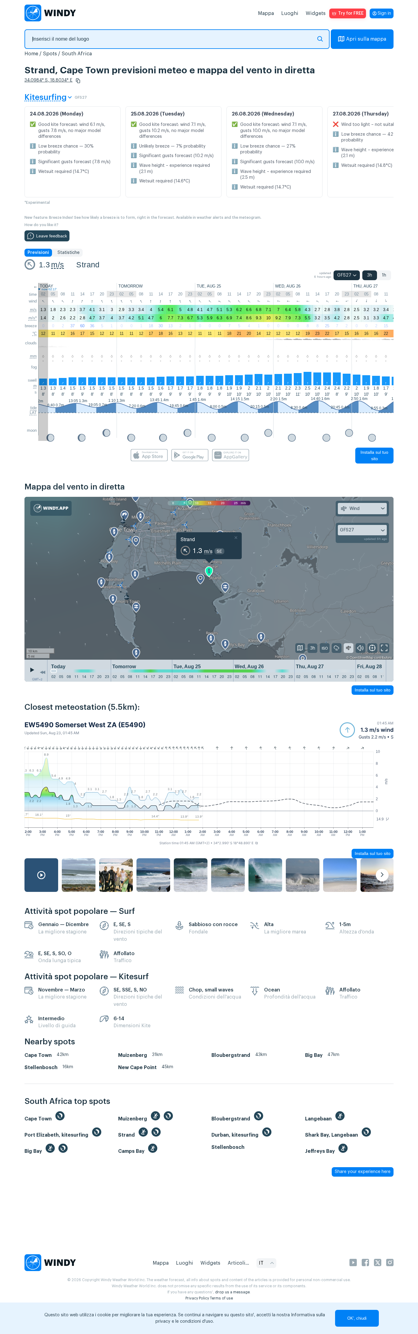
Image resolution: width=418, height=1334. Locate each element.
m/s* (32, 318)
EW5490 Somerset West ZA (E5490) (85, 725)
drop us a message (232, 1292)
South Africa (77, 53)
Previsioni (38, 253)
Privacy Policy (197, 1298)
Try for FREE (351, 13)
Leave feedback (51, 235)
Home (31, 53)
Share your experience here (362, 1172)
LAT (33, 412)
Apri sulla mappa (366, 39)
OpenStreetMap (361, 657)
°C (34, 333)
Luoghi (289, 13)
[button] (78, 81)
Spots (50, 53)
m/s (57, 264)
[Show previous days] (42, 672)
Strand (87, 264)
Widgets (316, 13)
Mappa (266, 13)
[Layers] (300, 648)
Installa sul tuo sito (374, 455)
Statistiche (69, 253)
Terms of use (221, 1298)
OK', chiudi (357, 1318)
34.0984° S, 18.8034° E (48, 80)
